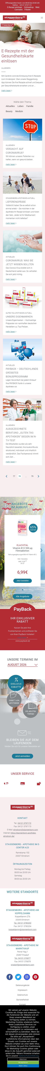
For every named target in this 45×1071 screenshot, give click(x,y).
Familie (29, 106)
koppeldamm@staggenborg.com (22, 929)
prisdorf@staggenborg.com (22, 965)
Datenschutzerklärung (29, 1056)
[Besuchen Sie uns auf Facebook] (9, 977)
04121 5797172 (26, 5)
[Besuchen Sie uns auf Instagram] (27, 977)
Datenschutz (22, 995)
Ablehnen (23, 1059)
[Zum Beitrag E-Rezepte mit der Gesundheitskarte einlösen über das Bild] (22, 35)
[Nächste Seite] (38, 476)
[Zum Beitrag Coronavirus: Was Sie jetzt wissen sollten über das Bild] (22, 241)
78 (19, 476)
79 (32, 476)
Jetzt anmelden (22, 756)
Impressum (22, 990)
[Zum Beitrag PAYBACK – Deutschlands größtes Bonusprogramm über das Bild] (22, 350)
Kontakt (22, 1004)
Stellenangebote (22, 985)
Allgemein (5, 68)
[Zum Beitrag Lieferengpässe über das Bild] (22, 182)
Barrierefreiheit (22, 1000)
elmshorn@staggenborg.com (25, 830)
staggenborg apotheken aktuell (20, 198)
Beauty (9, 111)
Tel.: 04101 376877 (22, 958)
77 (14, 476)
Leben (21, 106)
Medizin (19, 111)
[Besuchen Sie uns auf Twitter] (18, 977)
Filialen (27, 9)
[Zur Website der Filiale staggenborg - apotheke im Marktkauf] (22, 938)
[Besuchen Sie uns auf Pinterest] (35, 977)
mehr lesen (21, 637)
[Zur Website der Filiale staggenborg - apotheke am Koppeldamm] (22, 903)
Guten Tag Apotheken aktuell (19, 313)
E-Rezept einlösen (14, 7)
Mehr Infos (23, 1066)
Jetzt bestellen (22, 581)
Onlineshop (29, 7)
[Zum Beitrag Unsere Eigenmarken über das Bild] (22, 297)
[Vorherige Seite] (6, 476)
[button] (42, 549)
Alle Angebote (22, 596)
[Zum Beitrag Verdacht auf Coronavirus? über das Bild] (22, 130)
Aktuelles (10, 106)
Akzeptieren (23, 1062)
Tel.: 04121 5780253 (22, 923)
